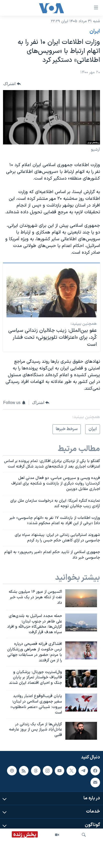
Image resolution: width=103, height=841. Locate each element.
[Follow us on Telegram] (83, 770)
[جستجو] (83, 835)
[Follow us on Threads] (35, 770)
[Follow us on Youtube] (59, 770)
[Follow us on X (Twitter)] (71, 770)
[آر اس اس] (23, 770)
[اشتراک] (95, 782)
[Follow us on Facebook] (95, 770)
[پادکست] (11, 770)
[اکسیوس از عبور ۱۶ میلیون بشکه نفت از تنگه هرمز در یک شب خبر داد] (81, 598)
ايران (95, 31)
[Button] (12, 83)
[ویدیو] (57, 835)
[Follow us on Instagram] (47, 770)
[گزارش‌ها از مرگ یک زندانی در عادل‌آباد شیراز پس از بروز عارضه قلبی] (81, 731)
